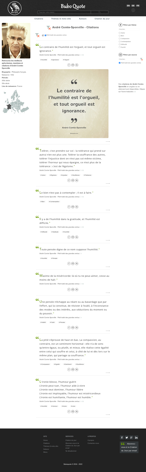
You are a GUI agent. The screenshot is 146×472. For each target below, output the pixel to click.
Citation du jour (102, 18)
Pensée (54, 258)
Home (45, 440)
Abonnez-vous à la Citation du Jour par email (129, 447)
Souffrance (76, 175)
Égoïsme (53, 175)
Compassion (46, 364)
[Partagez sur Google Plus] (131, 437)
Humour (54, 406)
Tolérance (88, 175)
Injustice (64, 175)
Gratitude (55, 232)
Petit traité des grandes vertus (68, 55)
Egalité (57, 364)
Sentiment (68, 364)
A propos (91, 440)
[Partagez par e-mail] (73, 65)
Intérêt (44, 322)
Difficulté (44, 232)
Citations (38, 18)
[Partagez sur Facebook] (69, 65)
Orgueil (66, 60)
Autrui (43, 175)
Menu (45, 452)
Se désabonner (71, 451)
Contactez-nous (93, 443)
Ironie (65, 406)
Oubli (53, 322)
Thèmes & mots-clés (61, 18)
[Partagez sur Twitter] (127, 437)
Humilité (44, 60)
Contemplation (54, 201)
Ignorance (55, 60)
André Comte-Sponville (47, 55)
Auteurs (82, 18)
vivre (73, 406)
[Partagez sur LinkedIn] (77, 65)
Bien (43, 201)
